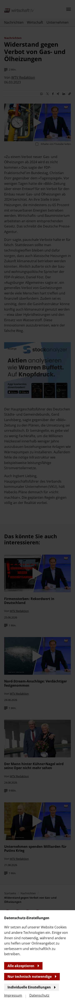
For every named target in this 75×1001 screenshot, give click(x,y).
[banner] (37, 500)
